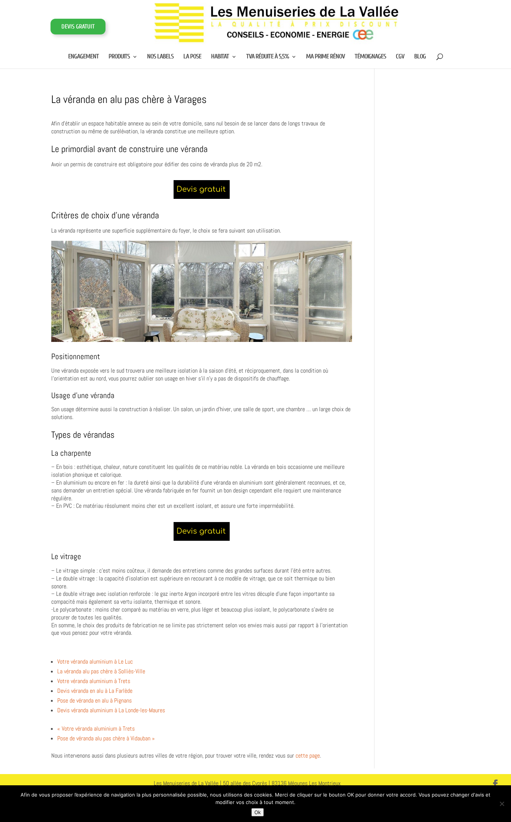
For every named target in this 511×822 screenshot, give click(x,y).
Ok (257, 812)
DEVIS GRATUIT (78, 26)
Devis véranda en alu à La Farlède (94, 691)
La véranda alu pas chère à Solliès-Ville (101, 671)
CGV (400, 57)
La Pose (192, 57)
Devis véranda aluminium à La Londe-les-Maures (111, 710)
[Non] (501, 803)
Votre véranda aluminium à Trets (93, 681)
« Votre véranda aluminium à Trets (96, 728)
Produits (119, 57)
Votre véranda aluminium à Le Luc (95, 661)
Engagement (83, 57)
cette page (308, 755)
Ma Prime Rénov (325, 57)
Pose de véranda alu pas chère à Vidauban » (106, 738)
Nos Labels (160, 57)
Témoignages (370, 57)
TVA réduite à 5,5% (267, 57)
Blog (420, 57)
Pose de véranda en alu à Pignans (94, 700)
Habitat (220, 57)
